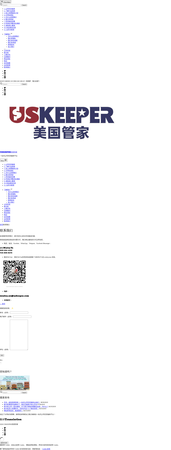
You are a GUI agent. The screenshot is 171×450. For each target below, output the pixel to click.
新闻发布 (11, 44)
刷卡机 (6, 52)
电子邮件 (6, 316)
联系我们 (7, 67)
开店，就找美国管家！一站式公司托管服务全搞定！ (22, 402)
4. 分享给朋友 (8, 15)
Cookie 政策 (46, 449)
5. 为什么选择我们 (10, 17)
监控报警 (7, 63)
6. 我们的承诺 (8, 19)
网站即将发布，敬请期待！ (13, 411)
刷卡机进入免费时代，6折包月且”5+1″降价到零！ (21, 408)
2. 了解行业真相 (9, 11)
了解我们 (7, 34)
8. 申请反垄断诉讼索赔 (12, 23)
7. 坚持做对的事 (9, 21)
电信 (5, 61)
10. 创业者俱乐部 (10, 27)
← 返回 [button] (2, 304)
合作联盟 (7, 65)
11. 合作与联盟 (9, 29)
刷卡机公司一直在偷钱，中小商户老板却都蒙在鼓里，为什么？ (26, 406)
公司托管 (7, 50)
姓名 (5, 312)
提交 (2, 355)
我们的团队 (12, 38)
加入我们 (11, 46)
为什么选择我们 (13, 36)
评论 (5, 349)
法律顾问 (7, 57)
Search (24, 5)
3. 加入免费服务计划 (11, 13)
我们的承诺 (12, 42)
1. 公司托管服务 (9, 9)
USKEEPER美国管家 (8, 152)
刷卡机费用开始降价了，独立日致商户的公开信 (20, 404)
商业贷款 (7, 59)
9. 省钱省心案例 (9, 25)
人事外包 (7, 55)
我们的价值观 (12, 40)
